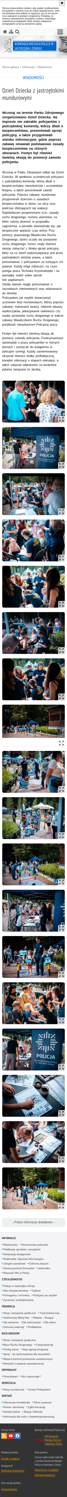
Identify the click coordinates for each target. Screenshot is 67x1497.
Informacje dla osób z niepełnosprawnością (28, 1416)
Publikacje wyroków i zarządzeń (22, 1249)
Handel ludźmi (11, 1411)
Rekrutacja (9, 1383)
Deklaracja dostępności (17, 1254)
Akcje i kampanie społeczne (19, 1313)
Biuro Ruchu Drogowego (17, 1344)
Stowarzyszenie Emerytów (18, 1268)
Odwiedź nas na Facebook (17, 1436)
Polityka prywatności (45, 1475)
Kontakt (7, 1396)
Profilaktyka (34, 1327)
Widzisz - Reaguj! (43, 1317)
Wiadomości (45, 67)
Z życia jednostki (12, 1279)
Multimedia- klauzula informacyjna (23, 1258)
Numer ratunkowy (13, 1407)
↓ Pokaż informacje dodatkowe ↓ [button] (33, 1222)
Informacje (28, 67)
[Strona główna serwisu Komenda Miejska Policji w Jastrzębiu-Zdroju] (5, 31)
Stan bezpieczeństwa (15, 1290)
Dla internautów (31, 1322)
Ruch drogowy (11, 1333)
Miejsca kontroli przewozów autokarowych (28, 1358)
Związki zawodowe (14, 1263)
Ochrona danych (39, 1263)
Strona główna (10, 67)
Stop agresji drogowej (35, 1349)
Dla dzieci (50, 1322)
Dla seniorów (11, 1322)
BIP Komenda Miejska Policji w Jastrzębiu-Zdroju (53, 1439)
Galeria (36, 1290)
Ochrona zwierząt (13, 1327)
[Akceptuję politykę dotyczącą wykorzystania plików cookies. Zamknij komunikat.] (62, 3)
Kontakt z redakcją (10, 1458)
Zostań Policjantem (39, 1389)
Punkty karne (11, 1349)
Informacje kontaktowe (16, 1402)
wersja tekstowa (9, 1489)
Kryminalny (9, 1370)
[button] (60, 32)
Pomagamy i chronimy (16, 1295)
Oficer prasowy (42, 1402)
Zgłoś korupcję (36, 1407)
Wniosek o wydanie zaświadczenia (23, 1363)
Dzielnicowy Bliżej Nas (16, 1317)
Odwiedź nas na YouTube (11, 1436)
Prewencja (8, 1306)
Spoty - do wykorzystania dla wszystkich (26, 1354)
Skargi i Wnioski (33, 1411)
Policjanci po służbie (45, 1295)
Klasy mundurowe (13, 1389)
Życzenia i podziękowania (18, 1299)
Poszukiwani (10, 1376)
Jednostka (44, 1268)
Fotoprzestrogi (44, 1344)
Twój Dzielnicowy (50, 1313)
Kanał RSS (4, 1436)
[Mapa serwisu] (11, 31)
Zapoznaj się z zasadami (46, 1470)
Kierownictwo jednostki (34, 1244)
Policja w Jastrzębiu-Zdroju (19, 1285)
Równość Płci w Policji (16, 1272)
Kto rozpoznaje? (31, 1376)
